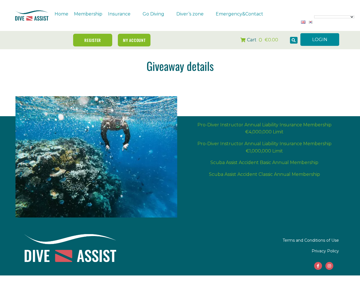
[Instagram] (329, 266)
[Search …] (294, 40)
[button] (122, 14)
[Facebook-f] (318, 266)
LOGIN (319, 39)
